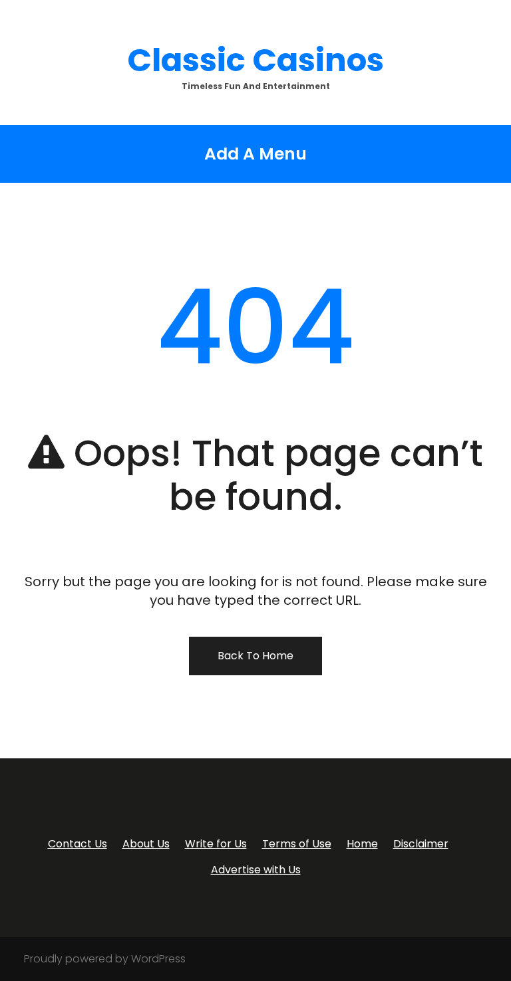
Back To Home (255, 655)
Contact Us (77, 843)
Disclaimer (420, 843)
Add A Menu (255, 153)
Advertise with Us (256, 869)
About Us (146, 843)
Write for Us (216, 843)
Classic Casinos (255, 60)
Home (362, 843)
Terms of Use (296, 843)
